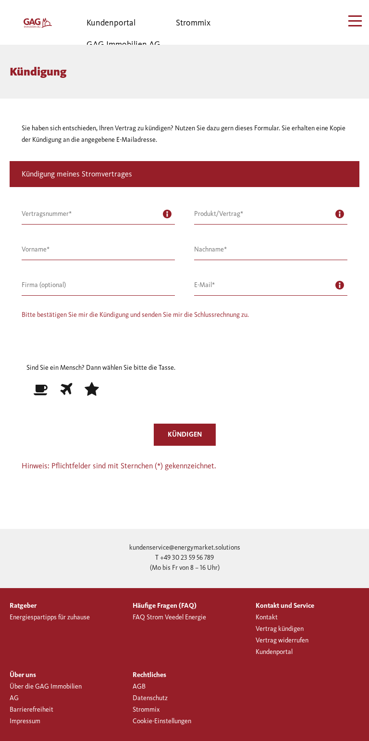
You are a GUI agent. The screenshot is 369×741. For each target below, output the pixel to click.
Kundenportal (110, 22)
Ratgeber (23, 606)
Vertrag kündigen (280, 629)
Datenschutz (150, 698)
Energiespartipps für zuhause (50, 617)
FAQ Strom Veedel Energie (169, 617)
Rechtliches (149, 675)
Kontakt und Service (285, 606)
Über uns (23, 675)
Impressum (25, 721)
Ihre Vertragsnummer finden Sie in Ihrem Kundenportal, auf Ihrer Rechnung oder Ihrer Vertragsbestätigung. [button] (167, 214)
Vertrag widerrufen (282, 640)
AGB (139, 686)
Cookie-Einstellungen (162, 721)
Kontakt (267, 617)
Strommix (193, 22)
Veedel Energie (29, 23)
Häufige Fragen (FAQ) (165, 606)
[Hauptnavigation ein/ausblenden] (355, 21)
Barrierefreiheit (31, 709)
